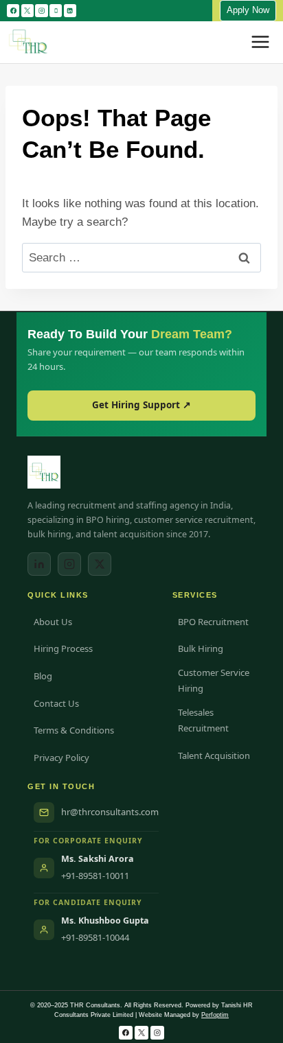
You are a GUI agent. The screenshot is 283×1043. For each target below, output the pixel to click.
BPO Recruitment (213, 622)
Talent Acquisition (214, 755)
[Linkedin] (70, 10)
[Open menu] (260, 42)
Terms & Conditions (74, 730)
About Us (53, 622)
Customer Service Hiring (213, 680)
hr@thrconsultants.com (110, 812)
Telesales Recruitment (203, 720)
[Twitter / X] (99, 564)
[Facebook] (13, 10)
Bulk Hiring (200, 648)
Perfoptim (215, 1014)
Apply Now (248, 10)
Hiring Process (63, 648)
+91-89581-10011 (95, 875)
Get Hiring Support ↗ (141, 405)
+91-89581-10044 (95, 937)
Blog (43, 676)
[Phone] (55, 10)
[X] (27, 10)
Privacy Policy (61, 757)
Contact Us (56, 703)
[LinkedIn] (39, 564)
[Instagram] (41, 10)
